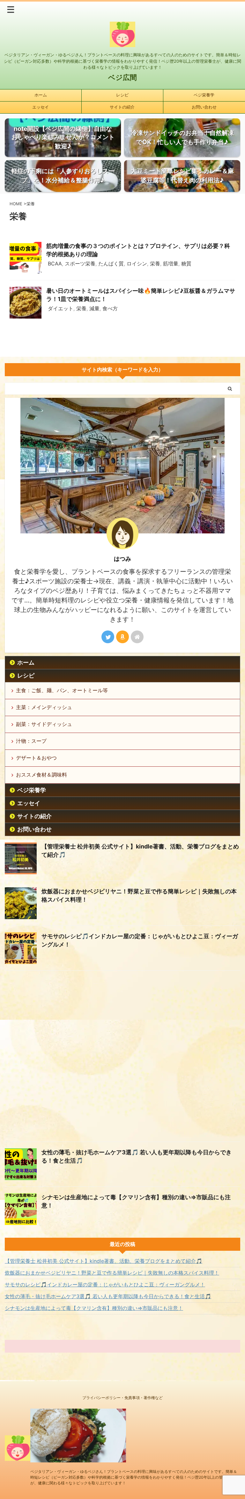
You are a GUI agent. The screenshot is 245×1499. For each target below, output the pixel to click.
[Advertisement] (122, 1057)
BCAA (55, 263)
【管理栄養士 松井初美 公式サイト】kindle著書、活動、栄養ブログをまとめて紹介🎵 (103, 1261)
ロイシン (137, 263)
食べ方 (110, 308)
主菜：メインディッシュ (44, 707)
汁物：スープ (31, 741)
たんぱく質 (111, 263)
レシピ (122, 95)
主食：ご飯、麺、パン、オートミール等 (62, 690)
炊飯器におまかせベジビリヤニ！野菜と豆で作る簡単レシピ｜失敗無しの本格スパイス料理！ (112, 1273)
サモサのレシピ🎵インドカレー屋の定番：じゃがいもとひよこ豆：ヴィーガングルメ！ (105, 1284)
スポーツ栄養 (80, 263)
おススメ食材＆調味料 (41, 774)
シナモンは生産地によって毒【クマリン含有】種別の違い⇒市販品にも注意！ (94, 1308)
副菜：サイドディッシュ (44, 724)
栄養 (155, 263)
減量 (94, 308)
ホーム (40, 95)
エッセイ (40, 107)
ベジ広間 (122, 77)
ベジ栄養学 (204, 95)
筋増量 (170, 263)
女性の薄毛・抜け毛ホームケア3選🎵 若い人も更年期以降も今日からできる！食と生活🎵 (108, 1296)
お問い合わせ (204, 107)
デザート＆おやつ (36, 758)
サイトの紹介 (122, 107)
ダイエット (60, 308)
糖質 (186, 263)
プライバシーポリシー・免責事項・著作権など (122, 1397)
